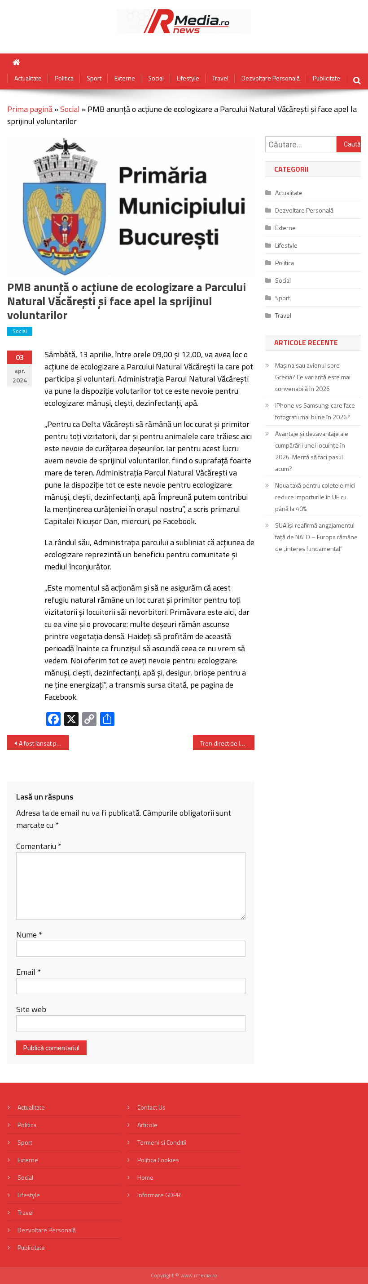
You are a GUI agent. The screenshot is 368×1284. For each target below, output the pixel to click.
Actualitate (28, 78)
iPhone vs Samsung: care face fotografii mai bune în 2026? (315, 411)
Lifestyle (188, 78)
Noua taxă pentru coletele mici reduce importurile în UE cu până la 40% (315, 496)
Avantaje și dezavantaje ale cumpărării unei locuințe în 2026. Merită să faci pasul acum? (311, 451)
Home (145, 1177)
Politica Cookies (158, 1159)
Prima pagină (30, 109)
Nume (29, 935)
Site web (31, 1009)
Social (156, 78)
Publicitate (326, 78)
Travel (220, 78)
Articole (147, 1124)
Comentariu (38, 846)
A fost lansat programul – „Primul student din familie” (44, 743)
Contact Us (151, 1107)
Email (28, 972)
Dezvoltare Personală (270, 78)
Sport (94, 78)
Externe (124, 78)
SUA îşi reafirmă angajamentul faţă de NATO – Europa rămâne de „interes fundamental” (316, 536)
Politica (64, 78)
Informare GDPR (159, 1195)
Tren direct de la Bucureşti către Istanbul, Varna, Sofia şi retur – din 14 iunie (227, 743)
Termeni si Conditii (161, 1142)
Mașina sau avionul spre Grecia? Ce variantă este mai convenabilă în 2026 (312, 376)
